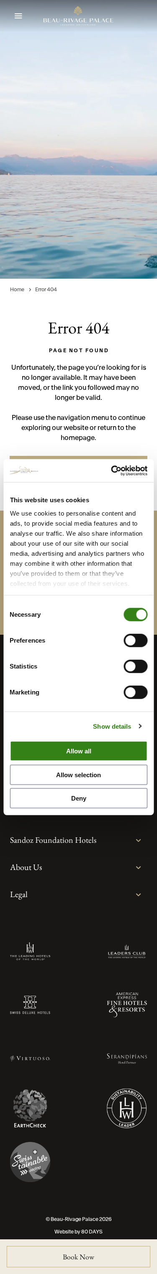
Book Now (78, 1256)
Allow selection (78, 774)
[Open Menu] (18, 16)
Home (17, 289)
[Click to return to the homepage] (78, 15)
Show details (112, 726)
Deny (78, 798)
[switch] (135, 640)
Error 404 (46, 289)
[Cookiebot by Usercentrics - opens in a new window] (111, 470)
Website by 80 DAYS (78, 1231)
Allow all (78, 751)
